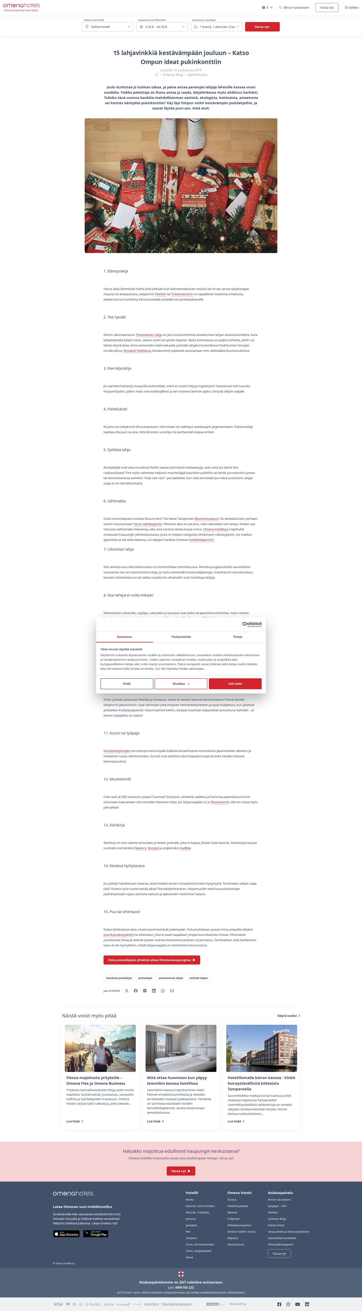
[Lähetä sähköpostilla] (172, 990)
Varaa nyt (327, 7)
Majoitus (232, 1238)
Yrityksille (233, 1219)
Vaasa (189, 1257)
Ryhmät (232, 1212)
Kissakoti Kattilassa (137, 351)
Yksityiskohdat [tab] (181, 636)
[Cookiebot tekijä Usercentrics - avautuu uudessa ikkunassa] (245, 624)
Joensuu (191, 1219)
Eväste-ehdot (276, 1225)
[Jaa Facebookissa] (136, 990)
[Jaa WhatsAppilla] (163, 990)
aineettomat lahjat (171, 978)
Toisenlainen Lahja (149, 335)
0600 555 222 (184, 1287)
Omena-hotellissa (215, 529)
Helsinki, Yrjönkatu (197, 1212)
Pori (188, 1231)
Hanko (190, 1199)
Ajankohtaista (197, 75)
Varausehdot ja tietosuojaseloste (288, 1231)
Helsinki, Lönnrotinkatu (200, 1206)
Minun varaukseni (296, 7)
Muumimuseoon (206, 519)
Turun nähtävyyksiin (147, 524)
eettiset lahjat (198, 978)
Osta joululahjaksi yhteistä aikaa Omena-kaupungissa (149, 960)
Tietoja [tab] (237, 636)
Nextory (140, 848)
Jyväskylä (191, 1225)
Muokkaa (179, 683)
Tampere (191, 1238)
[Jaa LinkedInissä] (154, 990)
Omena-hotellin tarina (241, 1231)
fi (270, 8)
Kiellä (126, 683)
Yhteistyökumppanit (280, 1244)
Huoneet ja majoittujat (204, 20)
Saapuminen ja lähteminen (152, 20)
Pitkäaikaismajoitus (239, 1225)
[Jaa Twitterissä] (126, 990)
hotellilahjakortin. (201, 540)
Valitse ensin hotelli (94, 20)
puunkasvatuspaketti (119, 935)
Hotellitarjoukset (237, 1206)
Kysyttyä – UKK (277, 1206)
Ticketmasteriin (182, 294)
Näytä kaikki (287, 1016)
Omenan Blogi (173, 75)
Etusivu (232, 1199)
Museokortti (220, 802)
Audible (185, 848)
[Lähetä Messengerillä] (145, 990)
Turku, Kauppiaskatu (199, 1251)
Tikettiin (160, 294)
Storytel (153, 848)
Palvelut (273, 1212)
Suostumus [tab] (124, 636)
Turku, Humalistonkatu (200, 1244)
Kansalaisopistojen (117, 751)
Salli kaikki (235, 683)
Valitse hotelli (100, 27)
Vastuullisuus (235, 1244)
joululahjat (145, 978)
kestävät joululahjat (119, 978)
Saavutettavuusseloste (282, 1238)
